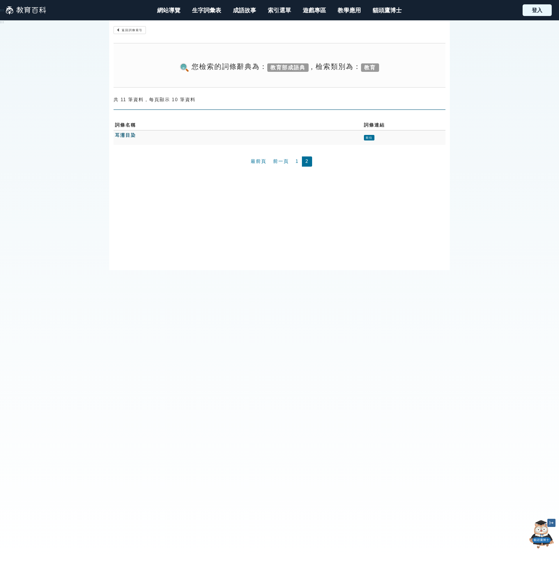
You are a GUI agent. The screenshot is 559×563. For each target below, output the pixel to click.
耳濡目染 (125, 135)
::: (2, 10)
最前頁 (258, 161)
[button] (279, 10)
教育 (370, 67)
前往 (369, 137)
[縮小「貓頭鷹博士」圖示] (551, 523)
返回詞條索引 (131, 30)
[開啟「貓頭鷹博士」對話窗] (541, 534)
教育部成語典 (287, 67)
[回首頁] (26, 10)
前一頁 (281, 161)
